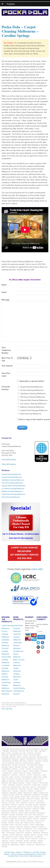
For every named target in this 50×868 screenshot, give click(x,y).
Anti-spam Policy (9, 852)
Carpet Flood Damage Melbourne (13, 494)
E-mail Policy (35, 852)
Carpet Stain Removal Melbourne (17, 645)
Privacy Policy (41, 854)
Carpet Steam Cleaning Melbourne (18, 628)
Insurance (16, 694)
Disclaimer (19, 852)
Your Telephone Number (6, 350)
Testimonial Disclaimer (35, 856)
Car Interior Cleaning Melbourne (13, 488)
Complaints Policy (13, 856)
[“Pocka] (21, 540)
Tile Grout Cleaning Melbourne (12, 483)
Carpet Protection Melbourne (17, 682)
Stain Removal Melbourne (11, 497)
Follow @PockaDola (9, 460)
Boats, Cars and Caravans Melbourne (18, 662)
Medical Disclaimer (30, 854)
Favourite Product (6, 388)
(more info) (37, 569)
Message (5, 300)
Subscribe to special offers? (32, 381)
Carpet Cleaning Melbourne (11, 474)
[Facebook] (43, 643)
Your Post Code (6, 374)
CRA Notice (26, 852)
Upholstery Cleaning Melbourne (13, 480)
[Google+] (38, 647)
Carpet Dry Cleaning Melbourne (17, 637)
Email (4, 292)
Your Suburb (7, 366)
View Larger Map (7, 709)
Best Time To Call (7, 359)
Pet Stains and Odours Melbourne (18, 654)
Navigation (11, 3)
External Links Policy (17, 854)
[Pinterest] (38, 652)
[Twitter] (38, 643)
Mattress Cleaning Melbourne (12, 491)
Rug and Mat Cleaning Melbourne (13, 486)
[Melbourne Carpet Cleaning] (25, 14)
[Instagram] (43, 647)
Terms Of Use (23, 856)
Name (4, 285)
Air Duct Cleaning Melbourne (12, 477)
